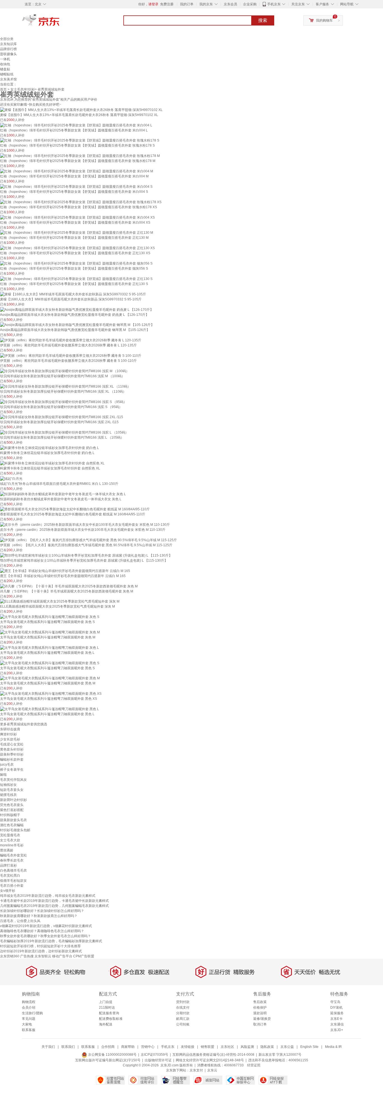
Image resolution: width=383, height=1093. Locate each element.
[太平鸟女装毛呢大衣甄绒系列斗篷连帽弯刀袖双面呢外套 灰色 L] (49, 647)
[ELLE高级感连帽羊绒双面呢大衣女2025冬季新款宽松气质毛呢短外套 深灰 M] (59, 601)
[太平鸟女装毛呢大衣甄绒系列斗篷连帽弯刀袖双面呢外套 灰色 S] (49, 617)
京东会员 (230, 4)
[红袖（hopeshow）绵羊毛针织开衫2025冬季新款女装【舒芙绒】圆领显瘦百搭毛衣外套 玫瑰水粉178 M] (80, 156)
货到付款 (183, 1002)
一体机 (5, 59)
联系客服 (28, 1030)
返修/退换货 (262, 1019)
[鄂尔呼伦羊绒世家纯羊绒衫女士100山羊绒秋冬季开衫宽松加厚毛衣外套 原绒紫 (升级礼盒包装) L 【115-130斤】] (86, 555)
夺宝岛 (335, 1002)
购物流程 (28, 1002)
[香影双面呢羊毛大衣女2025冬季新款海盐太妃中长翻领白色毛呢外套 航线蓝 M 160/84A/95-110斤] (75, 509)
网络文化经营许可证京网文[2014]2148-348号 (210, 1060)
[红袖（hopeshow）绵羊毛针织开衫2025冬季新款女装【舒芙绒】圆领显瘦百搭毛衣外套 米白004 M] (76, 171)
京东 (60, 22)
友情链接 (187, 1047)
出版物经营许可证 (158, 1060)
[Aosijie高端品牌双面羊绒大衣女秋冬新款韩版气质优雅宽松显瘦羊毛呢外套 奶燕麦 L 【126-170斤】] (76, 309)
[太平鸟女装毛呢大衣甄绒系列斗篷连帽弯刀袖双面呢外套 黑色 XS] (50, 693)
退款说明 (260, 1013)
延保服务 (337, 1013)
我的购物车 (324, 20)
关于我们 (48, 1047)
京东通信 (337, 1024)
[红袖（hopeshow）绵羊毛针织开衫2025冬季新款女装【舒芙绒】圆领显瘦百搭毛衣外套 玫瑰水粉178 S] (79, 140)
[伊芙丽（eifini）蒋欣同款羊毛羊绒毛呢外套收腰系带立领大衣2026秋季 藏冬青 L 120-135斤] (70, 340)
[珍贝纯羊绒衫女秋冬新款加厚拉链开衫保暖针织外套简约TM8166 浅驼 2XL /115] (61, 417)
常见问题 (28, 1019)
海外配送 (105, 1024)
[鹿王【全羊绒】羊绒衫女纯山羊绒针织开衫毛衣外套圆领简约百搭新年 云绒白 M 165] (65, 571)
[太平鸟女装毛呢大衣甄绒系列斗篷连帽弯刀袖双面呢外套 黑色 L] (49, 709)
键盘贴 (5, 69)
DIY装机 (336, 1007)
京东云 (212, 1070)
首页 (3, 89)
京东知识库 (8, 44)
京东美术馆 (8, 79)
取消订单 (260, 1024)
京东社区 (227, 1047)
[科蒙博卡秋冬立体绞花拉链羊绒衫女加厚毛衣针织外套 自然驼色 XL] (52, 463)
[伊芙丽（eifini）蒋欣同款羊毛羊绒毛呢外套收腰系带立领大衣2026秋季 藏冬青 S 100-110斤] (70, 355)
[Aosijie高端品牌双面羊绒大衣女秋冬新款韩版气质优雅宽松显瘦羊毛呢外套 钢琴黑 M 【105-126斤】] (77, 325)
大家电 (27, 1024)
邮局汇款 (183, 1019)
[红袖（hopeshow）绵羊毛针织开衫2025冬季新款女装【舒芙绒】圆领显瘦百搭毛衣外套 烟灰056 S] (76, 263)
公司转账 (183, 1024)
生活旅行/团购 (32, 1013)
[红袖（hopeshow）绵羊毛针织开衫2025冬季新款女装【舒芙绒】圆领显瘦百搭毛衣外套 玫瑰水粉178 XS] (80, 202)
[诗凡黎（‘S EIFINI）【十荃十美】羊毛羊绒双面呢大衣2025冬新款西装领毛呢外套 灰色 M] (69, 586)
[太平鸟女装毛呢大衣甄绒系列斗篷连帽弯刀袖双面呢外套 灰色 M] (50, 632)
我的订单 (186, 4)
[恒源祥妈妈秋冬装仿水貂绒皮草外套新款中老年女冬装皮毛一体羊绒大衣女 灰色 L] (63, 494)
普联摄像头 (8, 54)
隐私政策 (267, 1047)
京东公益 (287, 1047)
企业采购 (250, 4)
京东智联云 (42, 956)
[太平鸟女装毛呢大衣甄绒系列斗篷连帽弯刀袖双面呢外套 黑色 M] (50, 678)
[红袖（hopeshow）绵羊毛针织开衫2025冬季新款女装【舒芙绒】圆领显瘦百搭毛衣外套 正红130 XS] (77, 248)
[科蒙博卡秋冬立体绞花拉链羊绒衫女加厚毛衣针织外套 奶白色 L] (49, 448)
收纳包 (5, 64)
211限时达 (107, 1007)
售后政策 (260, 1002)
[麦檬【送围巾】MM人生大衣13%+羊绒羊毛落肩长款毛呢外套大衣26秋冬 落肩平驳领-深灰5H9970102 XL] (81, 110)
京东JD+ (336, 1030)
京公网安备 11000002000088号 (112, 1055)
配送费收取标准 (111, 1019)
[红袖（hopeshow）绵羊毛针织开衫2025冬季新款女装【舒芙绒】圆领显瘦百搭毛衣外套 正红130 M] (76, 233)
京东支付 (196, 1070)
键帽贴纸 (6, 74)
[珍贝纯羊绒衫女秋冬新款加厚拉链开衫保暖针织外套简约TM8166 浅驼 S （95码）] (63, 402)
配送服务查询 (109, 1013)
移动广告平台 (62, 956)
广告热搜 (27, 956)
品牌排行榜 (8, 49)
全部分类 (6, 39)
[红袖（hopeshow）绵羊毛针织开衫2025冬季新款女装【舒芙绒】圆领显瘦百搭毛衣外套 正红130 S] (76, 279)
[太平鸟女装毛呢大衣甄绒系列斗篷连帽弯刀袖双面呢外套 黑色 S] (49, 663)
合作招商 (108, 1047)
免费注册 (167, 4)
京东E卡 (336, 1019)
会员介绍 (28, 1007)
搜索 (262, 20)
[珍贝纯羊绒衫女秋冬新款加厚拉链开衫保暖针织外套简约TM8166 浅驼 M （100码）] (64, 371)
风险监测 (247, 1047)
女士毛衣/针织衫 (22, 89)
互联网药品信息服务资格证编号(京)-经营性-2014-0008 (213, 1055)
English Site (309, 1047)
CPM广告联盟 (83, 956)
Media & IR (333, 1047)
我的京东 (206, 4)
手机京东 (274, 4)
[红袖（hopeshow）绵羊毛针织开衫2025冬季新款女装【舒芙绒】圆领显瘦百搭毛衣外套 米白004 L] (76, 125)
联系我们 (68, 1047)
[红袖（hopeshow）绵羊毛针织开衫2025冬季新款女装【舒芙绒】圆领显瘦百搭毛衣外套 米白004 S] (76, 186)
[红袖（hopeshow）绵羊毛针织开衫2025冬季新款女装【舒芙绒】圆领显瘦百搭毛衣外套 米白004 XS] (77, 217)
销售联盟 (207, 1047)
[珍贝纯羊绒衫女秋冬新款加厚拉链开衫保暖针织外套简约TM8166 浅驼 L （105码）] (64, 432)
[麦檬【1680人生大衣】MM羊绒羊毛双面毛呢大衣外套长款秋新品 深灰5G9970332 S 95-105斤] (73, 294)
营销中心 (147, 1047)
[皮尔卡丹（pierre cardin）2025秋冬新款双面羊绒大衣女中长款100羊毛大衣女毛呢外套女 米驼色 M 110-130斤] (85, 524)
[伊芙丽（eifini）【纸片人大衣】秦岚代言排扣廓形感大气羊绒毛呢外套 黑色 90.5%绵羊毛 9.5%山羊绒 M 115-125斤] (88, 540)
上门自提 (105, 1002)
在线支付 (183, 1007)
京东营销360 (9, 956)
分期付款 (183, 1013)
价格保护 (260, 1007)
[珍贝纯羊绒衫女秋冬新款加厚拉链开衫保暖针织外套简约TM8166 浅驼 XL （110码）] (65, 386)
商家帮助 (128, 1047)
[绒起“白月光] (11, 478)
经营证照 (253, 1065)
